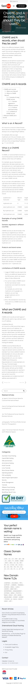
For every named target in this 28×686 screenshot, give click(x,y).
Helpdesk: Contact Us (8, 661)
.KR (22, 569)
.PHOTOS (18, 593)
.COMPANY (7, 583)
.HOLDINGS (14, 583)
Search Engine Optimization (10, 477)
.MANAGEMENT (17, 591)
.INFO (6, 563)
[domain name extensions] (14, 545)
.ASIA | (10, 561)
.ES (8, 565)
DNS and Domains (21, 28)
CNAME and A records (9, 89)
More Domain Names (8, 470)
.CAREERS (13, 585)
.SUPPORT (7, 585)
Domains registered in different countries (13, 103)
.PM (11, 567)
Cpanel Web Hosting (7, 458)
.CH (8, 569)
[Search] (24, 391)
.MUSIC (20, 599)
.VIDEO (6, 601)
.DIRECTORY (13, 589)
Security (4, 480)
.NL (17, 563)
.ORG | (11, 563)
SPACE (10, 595)
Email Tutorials (6, 465)
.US (14, 563)
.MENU (12, 593)
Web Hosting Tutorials (8, 490)
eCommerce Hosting (8, 463)
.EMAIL (12, 587)
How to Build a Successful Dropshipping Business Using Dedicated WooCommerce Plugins (14, 614)
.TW (14, 567)
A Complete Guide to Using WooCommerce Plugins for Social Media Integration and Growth (13, 620)
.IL (17, 569)
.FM (20, 563)
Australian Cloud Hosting (9, 456)
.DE (16, 565)
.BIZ (20, 559)
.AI (11, 599)
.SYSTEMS (6, 593)
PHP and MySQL (6, 475)
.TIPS (20, 583)
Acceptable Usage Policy (12, 647)
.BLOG (15, 599)
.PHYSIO (7, 599)
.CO (12, 559)
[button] (14, 6)
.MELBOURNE (8, 597)
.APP (10, 601)
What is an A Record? (11, 91)
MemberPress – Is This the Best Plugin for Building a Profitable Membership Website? (13, 635)
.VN (11, 569)
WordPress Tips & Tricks (9, 492)
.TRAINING (20, 585)
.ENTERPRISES (8, 591)
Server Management (7, 482)
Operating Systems (7, 473)
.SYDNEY (15, 597)
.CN (21, 567)
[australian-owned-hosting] (14, 441)
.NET (16, 559)
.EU (6, 561)
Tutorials (4, 485)
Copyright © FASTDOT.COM (14, 683)
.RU (5, 567)
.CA (5, 569)
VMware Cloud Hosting (8, 487)
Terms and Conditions (11, 644)
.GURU (17, 587)
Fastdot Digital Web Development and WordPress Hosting (12, 630)
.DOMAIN (6, 587)
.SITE (15, 595)
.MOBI (16, 561)
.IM (8, 567)
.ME (23, 559)
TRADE (6, 595)
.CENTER (6, 589)
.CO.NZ (12, 565)
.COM (5, 559)
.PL (14, 569)
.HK (5, 565)
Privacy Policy (9, 650)
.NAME (21, 561)
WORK (19, 595)
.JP (19, 569)
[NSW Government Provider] (14, 672)
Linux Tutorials (6, 468)
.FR (18, 567)
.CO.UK (20, 565)
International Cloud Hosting (13, 626)
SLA (6, 652)
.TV (13, 561)
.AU (9, 559)
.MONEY (21, 597)
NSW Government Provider (9, 669)
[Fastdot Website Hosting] (6, 6)
